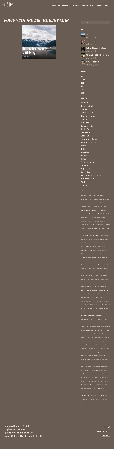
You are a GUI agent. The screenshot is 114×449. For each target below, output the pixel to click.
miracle (87, 326)
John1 (91, 224)
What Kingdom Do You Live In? (91, 175)
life (103, 319)
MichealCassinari (92, 232)
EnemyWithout (103, 206)
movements (88, 330)
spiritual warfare (99, 370)
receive (85, 352)
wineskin (102, 399)
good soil (83, 293)
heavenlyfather (98, 301)
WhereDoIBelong (84, 257)
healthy (92, 297)
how (97, 308)
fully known (102, 286)
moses (98, 326)
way (96, 392)
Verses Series (85, 169)
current (92, 279)
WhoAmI (89, 257)
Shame (98, 242)
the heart (88, 377)
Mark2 (82, 232)
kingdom (90, 319)
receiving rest (91, 352)
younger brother (87, 402)
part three (105, 341)
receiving (97, 352)
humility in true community (104, 308)
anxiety (97, 264)
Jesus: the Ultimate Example (97, 221)
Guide (95, 213)
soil (90, 370)
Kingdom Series (101, 224)
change (96, 272)
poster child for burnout (96, 344)
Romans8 (87, 242)
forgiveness (105, 282)
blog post (94, 268)
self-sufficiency (104, 366)
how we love (92, 308)
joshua (85, 315)
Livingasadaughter (96, 228)
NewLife (82, 235)
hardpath (98, 293)
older (88, 337)
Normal (96, 235)
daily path (97, 279)
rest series (102, 359)
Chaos (108, 199)
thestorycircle (97, 381)
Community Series (87, 113)
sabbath (85, 366)
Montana (98, 232)
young (100, 402)
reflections (96, 355)
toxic (95, 384)
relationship (83, 359)
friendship (97, 286)
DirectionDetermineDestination (87, 206)
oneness (99, 337)
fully (106, 286)
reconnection (90, 355)
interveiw (101, 312)
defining (106, 279)
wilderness (98, 399)
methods (103, 322)
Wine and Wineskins (87, 179)
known (94, 319)
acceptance (86, 264)
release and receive (91, 359)
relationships (102, 355)
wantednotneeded (84, 392)
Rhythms (84, 156)
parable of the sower (85, 341)
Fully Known (85, 122)
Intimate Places (86, 132)
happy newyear (93, 293)
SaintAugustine (93, 242)
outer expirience (105, 337)
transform (99, 384)
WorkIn (99, 257)
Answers (101, 195)
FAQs (107, 5)
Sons (101, 242)
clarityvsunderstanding (85, 275)
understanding (89, 388)
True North (84, 165)
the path (106, 377)
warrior (90, 392)
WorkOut (103, 257)
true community (105, 384)
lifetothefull (99, 319)
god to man (106, 290)
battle (86, 268)
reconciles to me (103, 352)
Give (99, 5)
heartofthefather (84, 301)
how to (88, 308)
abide (89, 261)
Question (88, 239)
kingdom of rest (99, 315)
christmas (100, 272)
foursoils (92, 286)
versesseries (99, 388)
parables (92, 341)
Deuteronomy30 (105, 202)
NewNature (87, 235)
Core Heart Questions (88, 116)
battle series (102, 264)
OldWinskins (106, 235)
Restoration (85, 152)
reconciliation (84, 355)
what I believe (106, 392)
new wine (102, 330)
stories (89, 373)
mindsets (83, 326)
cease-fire (87, 272)
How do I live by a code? (95, 217)
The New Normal (89, 246)
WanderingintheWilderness (98, 253)
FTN (98, 210)
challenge (92, 272)
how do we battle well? (105, 304)
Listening (89, 228)
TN (83, 246)
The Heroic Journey (87, 162)
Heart (104, 213)
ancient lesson (92, 264)
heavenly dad (91, 301)
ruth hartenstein (106, 362)
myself (92, 330)
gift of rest (89, 290)
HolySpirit (87, 217)
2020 (82, 195)
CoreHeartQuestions (88, 202)
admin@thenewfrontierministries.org (20, 433)
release (97, 359)
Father (82, 213)
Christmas (84, 109)
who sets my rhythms (104, 395)
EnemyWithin (96, 206)
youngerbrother (95, 402)
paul (86, 344)
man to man (87, 322)
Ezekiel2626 (94, 210)
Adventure (84, 103)
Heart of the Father (87, 126)
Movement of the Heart (88, 142)
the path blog (101, 377)
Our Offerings (60, 5)
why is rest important (90, 399)
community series (98, 275)
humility (82, 312)
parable (96, 341)
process (97, 348)
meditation (98, 322)
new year (107, 330)
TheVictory (104, 250)
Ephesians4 (88, 210)
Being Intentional (87, 106)
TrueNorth (90, 253)
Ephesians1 (83, 210)
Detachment (98, 202)
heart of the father (98, 297)
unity (95, 388)
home (82, 304)
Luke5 (108, 228)
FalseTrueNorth (103, 210)
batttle (90, 268)
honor (91, 304)
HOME (101, 213)
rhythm (100, 362)
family (98, 282)
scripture (90, 366)
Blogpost (100, 199)
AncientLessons (96, 195)
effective (83, 282)
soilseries (87, 370)
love (106, 319)
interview (106, 312)
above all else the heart (100, 261)
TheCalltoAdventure (97, 246)
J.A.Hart (82, 221)
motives (102, 326)
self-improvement (96, 366)
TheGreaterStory (84, 250)
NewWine (92, 235)
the (102, 381)
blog (98, 268)
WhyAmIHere (94, 257)
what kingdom (95, 395)
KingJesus (95, 224)
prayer (86, 348)
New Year (84, 146)
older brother (101, 333)
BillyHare (96, 199)
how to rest (83, 308)
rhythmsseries (95, 362)
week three (100, 392)
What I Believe (86, 172)
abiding (92, 261)
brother (101, 268)
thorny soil (106, 381)
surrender (83, 377)
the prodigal (91, 381)
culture (89, 279)
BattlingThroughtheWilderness (87, 199)
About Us (88, 5)
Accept (85, 195)
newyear (82, 333)
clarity (92, 275)
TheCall (103, 246)
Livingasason (103, 228)
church (104, 272)
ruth (82, 366)
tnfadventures (90, 384)
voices (104, 388)
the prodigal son (84, 381)
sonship (93, 370)
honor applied (86, 304)
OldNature (101, 235)
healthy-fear (86, 297)
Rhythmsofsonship (104, 239)
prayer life (104, 344)
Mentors (86, 232)
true (82, 388)
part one (100, 341)
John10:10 (87, 224)
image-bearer (88, 312)
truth (85, 388)
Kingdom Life (85, 136)
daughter (102, 279)
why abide (83, 399)
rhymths (82, 362)
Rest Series (85, 149)
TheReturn (99, 250)
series (82, 370)
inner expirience (95, 312)
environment (88, 282)
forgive (82, 286)
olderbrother (83, 337)
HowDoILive (103, 217)
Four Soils (84, 119)
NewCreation (103, 232)
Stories (83, 159)
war (93, 392)
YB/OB (83, 182)
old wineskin (94, 333)
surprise (93, 373)
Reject (92, 239)
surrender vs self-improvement (102, 373)
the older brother (94, 377)
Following (86, 213)
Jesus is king (88, 221)
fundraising (83, 290)
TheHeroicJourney (92, 250)
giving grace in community (97, 290)
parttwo (82, 344)
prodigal (107, 348)
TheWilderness (84, 253)
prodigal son (102, 348)
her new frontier (105, 301)
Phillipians (83, 239)
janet (82, 315)
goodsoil (87, 293)
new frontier (97, 330)
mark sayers (92, 322)
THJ (81, 246)
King (86, 228)
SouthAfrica (105, 242)
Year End (84, 185)
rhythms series (88, 362)
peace (89, 344)
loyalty (82, 322)
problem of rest (92, 348)
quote (82, 352)
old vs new (89, 333)
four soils (87, 286)
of (85, 333)
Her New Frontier (86, 129)
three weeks (83, 384)
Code (82, 202)
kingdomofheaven (84, 319)
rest (106, 359)
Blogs (75, 5)
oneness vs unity (93, 337)
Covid (94, 202)
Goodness (91, 213)
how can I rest (97, 304)
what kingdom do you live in (86, 395)
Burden (104, 199)
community (105, 275)
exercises (94, 282)
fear (101, 282)
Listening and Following (89, 139)
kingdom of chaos (91, 315)
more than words (93, 326)
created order (83, 279)
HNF (98, 213)
